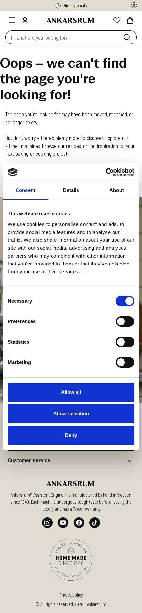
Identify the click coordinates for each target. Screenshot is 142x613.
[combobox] (63, 37)
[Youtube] (63, 522)
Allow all (71, 392)
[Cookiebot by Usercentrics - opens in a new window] (105, 172)
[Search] (128, 37)
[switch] (125, 321)
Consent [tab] (25, 190)
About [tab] (116, 190)
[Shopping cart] (130, 20)
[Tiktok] (94, 522)
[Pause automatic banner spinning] (134, 5)
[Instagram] (47, 522)
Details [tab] (71, 190)
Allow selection (71, 413)
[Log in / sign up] (25, 20)
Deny (71, 435)
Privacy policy (71, 595)
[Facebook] (79, 522)
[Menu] (11, 20)
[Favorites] (117, 20)
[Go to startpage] (71, 20)
